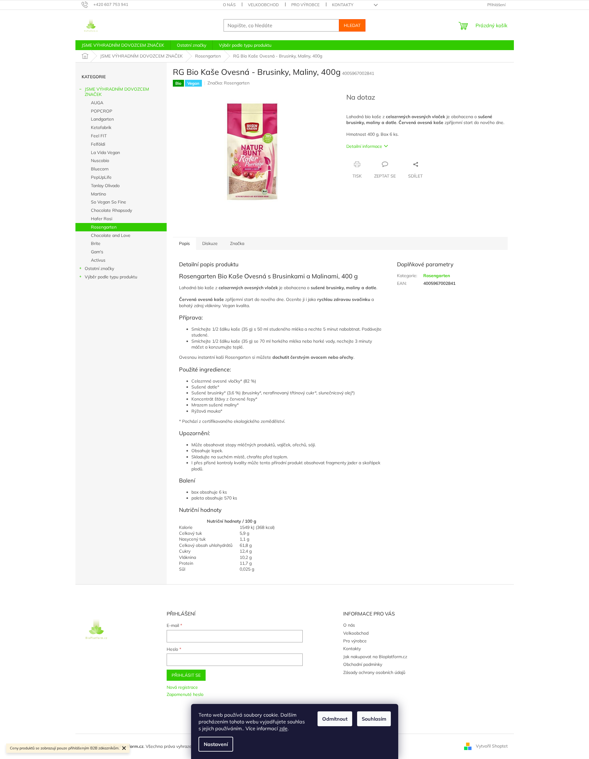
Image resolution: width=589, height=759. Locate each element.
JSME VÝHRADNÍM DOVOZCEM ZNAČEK (117, 91)
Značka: (228, 83)
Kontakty (342, 4)
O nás (229, 4)
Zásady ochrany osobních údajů (374, 672)
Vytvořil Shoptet (492, 746)
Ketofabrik (101, 127)
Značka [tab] (237, 243)
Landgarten (102, 119)
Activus (98, 260)
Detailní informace (364, 146)
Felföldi (98, 144)
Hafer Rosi (101, 218)
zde (283, 728)
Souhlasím (374, 719)
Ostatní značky (99, 268)
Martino (98, 194)
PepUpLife (101, 177)
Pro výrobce (305, 4)
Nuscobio (100, 160)
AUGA (97, 102)
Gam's (97, 252)
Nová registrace (182, 687)
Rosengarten (104, 227)
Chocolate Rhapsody (111, 210)
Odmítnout (335, 719)
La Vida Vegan (105, 152)
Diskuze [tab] (210, 243)
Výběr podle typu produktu (111, 277)
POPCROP (101, 111)
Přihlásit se (186, 675)
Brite (95, 243)
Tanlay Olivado (105, 185)
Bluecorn (100, 169)
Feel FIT (99, 136)
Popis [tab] (184, 243)
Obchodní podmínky (362, 664)
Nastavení (216, 744)
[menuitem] (122, 45)
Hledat (352, 25)
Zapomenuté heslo (185, 694)
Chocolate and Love (110, 235)
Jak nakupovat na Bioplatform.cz (375, 656)
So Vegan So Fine (108, 202)
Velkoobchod (263, 4)
